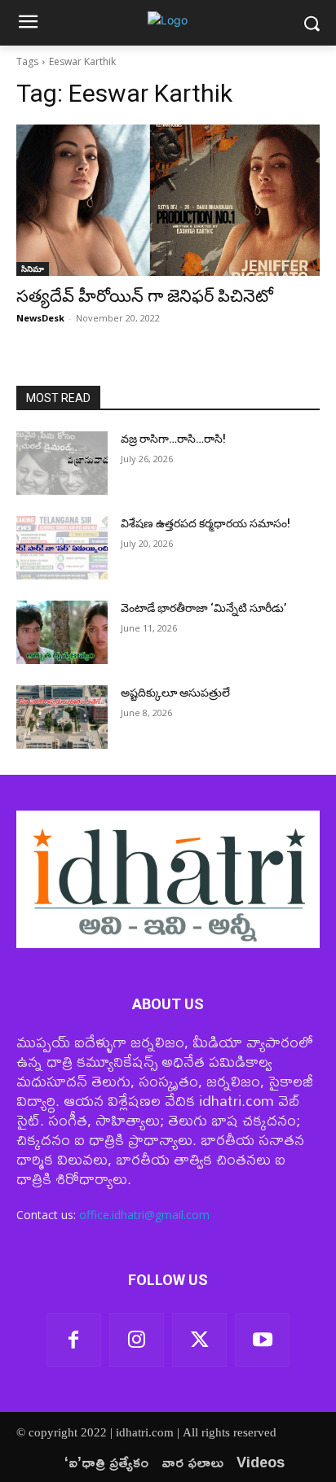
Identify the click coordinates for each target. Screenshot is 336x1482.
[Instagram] (136, 1340)
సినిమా (32, 268)
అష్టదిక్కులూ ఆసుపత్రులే (175, 692)
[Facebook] (73, 1340)
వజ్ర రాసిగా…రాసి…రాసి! (173, 438)
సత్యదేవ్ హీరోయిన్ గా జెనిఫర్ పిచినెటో (144, 296)
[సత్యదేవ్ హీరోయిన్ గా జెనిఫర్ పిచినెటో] (168, 200)
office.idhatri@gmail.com (144, 1214)
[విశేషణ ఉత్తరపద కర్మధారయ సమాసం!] (62, 547)
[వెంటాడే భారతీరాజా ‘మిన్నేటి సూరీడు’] (62, 632)
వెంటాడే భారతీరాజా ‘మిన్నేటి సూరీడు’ (203, 607)
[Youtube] (262, 1340)
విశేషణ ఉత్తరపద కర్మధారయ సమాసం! (205, 523)
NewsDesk (40, 318)
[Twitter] (199, 1340)
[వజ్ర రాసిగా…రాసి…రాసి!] (62, 463)
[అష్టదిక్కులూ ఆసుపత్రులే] (62, 717)
